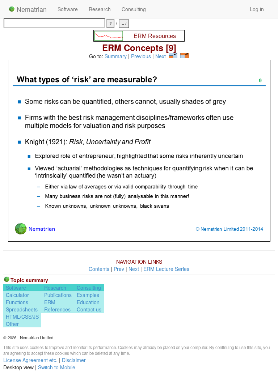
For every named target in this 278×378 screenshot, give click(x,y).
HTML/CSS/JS (22, 316)
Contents (99, 268)
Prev (119, 268)
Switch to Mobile (56, 367)
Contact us (89, 309)
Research (100, 9)
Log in (257, 9)
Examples (88, 294)
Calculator (17, 294)
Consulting (134, 9)
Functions (17, 302)
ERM (49, 302)
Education (88, 302)
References (57, 309)
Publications (58, 294)
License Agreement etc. (30, 360)
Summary (116, 56)
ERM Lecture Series (166, 268)
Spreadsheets (22, 309)
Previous (141, 56)
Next (160, 56)
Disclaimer (74, 360)
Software (68, 9)
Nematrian (31, 9)
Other (12, 323)
